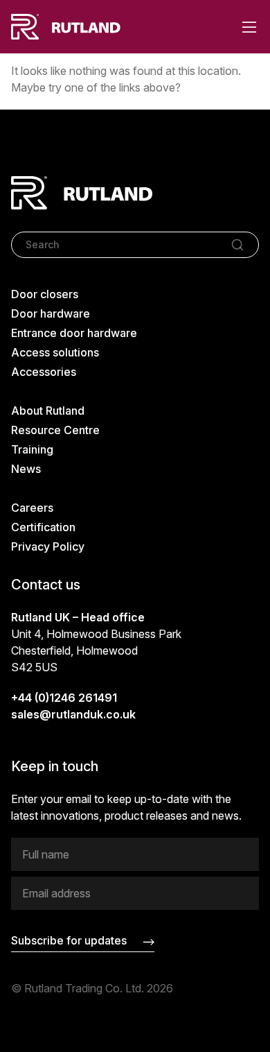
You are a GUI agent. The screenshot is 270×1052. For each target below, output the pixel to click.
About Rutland (47, 410)
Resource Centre (55, 430)
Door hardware (50, 313)
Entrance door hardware (74, 333)
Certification (43, 527)
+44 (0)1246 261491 (64, 698)
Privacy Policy (47, 546)
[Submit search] (237, 245)
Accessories (43, 372)
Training (32, 449)
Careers (32, 508)
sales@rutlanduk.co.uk (73, 714)
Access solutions (55, 352)
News (26, 469)
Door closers (44, 294)
